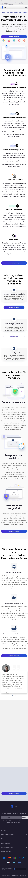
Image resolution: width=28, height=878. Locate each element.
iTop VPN (4, 7)
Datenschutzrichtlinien (7, 868)
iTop (14, 806)
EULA (3, 869)
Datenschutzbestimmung (7, 4)
